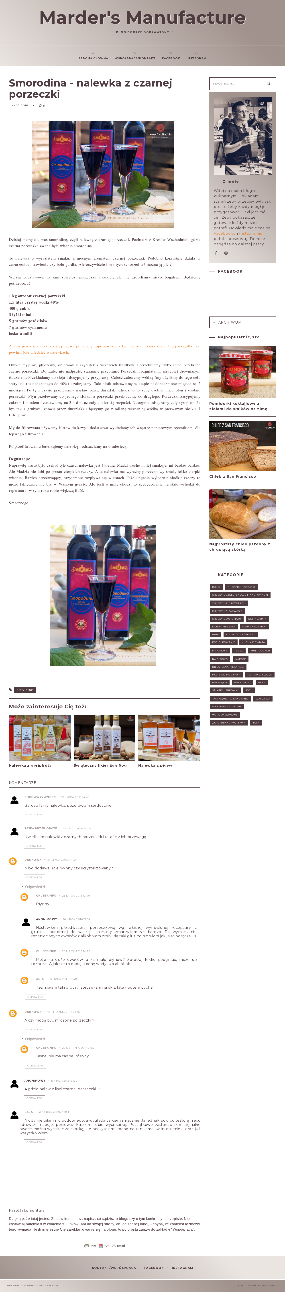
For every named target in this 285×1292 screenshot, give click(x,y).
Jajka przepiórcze (40, 828)
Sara (28, 1112)
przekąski (219, 682)
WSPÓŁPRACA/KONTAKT (135, 58)
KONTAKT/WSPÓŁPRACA (114, 1268)
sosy (248, 690)
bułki (216, 587)
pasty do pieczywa (226, 674)
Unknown (33, 859)
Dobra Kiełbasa (223, 626)
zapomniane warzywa (229, 722)
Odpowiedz (34, 814)
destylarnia (25, 690)
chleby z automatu (226, 618)
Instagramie (251, 233)
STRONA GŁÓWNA (93, 58)
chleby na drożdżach (228, 603)
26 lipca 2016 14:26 (76, 951)
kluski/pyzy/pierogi (241, 634)
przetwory (242, 682)
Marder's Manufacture (142, 17)
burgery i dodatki (241, 587)
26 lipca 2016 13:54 (76, 919)
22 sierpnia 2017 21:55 (78, 1047)
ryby (261, 682)
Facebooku (225, 233)
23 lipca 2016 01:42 (61, 859)
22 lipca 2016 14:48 (75, 797)
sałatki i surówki (225, 690)
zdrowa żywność (40, 797)
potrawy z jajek (259, 674)
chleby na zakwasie (227, 611)
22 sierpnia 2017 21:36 (63, 1012)
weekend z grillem (227, 706)
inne (215, 634)
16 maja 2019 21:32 (64, 1080)
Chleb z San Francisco (232, 476)
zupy (256, 722)
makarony (220, 650)
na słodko (220, 659)
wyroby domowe (225, 715)
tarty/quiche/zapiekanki (230, 698)
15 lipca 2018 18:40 (63, 979)
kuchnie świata (253, 642)
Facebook (171, 58)
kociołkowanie (223, 642)
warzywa (263, 698)
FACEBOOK (154, 1268)
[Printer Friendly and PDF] (104, 1248)
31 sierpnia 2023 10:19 (54, 1112)
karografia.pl (268, 1285)
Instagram (196, 58)
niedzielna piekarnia (228, 666)
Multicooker (260, 650)
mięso (238, 650)
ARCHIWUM (229, 322)
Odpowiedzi (35, 887)
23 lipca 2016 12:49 (76, 895)
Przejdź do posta (26, 774)
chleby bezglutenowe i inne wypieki (240, 594)
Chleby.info (46, 895)
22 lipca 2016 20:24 (77, 828)
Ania (40, 979)
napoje (240, 659)
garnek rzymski (254, 626)
